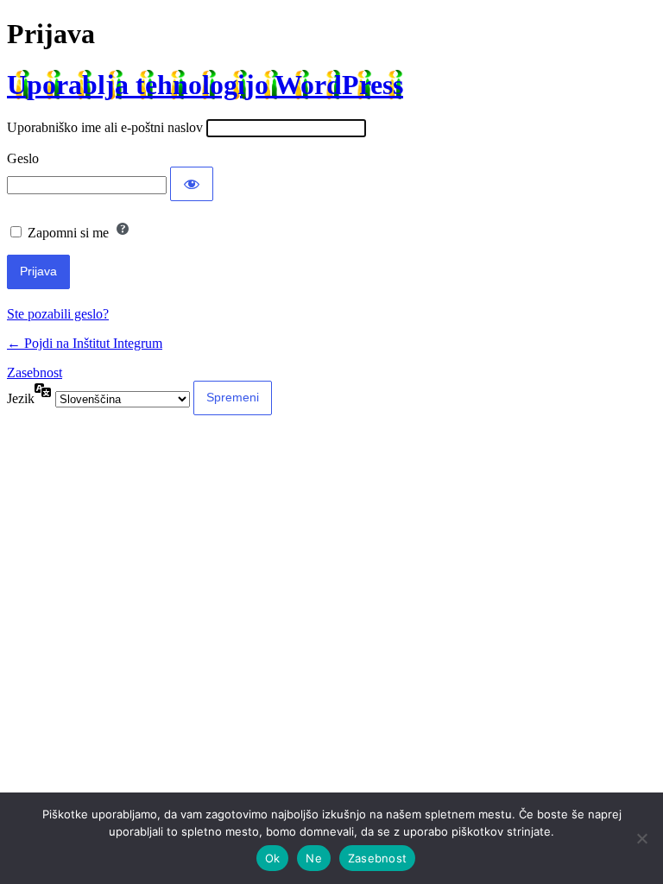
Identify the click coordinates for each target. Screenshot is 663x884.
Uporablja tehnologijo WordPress (205, 84)
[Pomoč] (122, 228)
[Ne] (641, 838)
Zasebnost (34, 372)
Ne (314, 858)
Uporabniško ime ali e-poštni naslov (105, 127)
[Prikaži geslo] (191, 184)
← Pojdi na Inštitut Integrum (84, 343)
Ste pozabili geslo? (58, 313)
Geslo (23, 158)
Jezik (21, 398)
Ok (273, 858)
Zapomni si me (68, 232)
